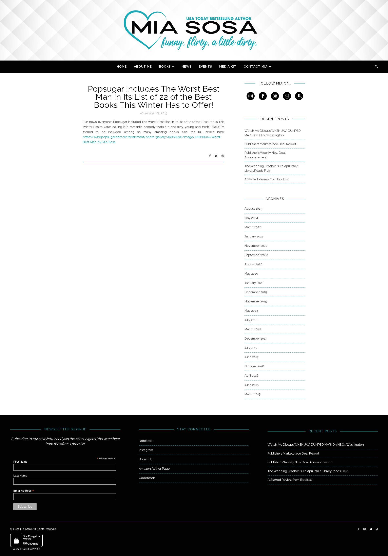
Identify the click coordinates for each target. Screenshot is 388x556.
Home (122, 66)
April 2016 (251, 375)
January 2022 (254, 236)
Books (165, 66)
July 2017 (251, 348)
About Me (143, 66)
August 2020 (253, 264)
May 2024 (251, 218)
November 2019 (256, 301)
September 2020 (256, 255)
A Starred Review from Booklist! (267, 179)
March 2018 (253, 329)
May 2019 (251, 310)
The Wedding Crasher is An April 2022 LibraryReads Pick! (271, 168)
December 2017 (256, 338)
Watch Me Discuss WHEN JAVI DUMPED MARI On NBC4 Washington (273, 133)
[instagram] (364, 529)
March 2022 (253, 227)
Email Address (23, 491)
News (187, 66)
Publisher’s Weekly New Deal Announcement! (265, 155)
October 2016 (254, 366)
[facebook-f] (358, 529)
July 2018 (251, 320)
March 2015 (252, 394)
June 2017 (251, 357)
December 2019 (256, 292)
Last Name (20, 475)
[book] (371, 529)
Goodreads (147, 478)
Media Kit (227, 66)
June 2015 (251, 385)
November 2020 (256, 246)
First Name (20, 461)
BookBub (145, 459)
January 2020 (254, 283)
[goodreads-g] (377, 529)
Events (205, 66)
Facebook (146, 441)
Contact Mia (256, 66)
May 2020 (251, 273)
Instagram (146, 450)
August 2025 (253, 208)
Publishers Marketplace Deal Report (270, 144)
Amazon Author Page (154, 468)
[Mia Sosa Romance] (194, 30)
